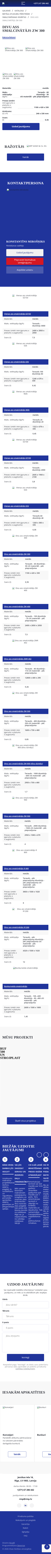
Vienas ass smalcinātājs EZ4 (16, 506)
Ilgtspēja (25, 1532)
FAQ (25, 1536)
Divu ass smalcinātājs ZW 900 (17, 816)
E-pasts (5, 1322)
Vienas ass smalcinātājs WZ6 (16, 410)
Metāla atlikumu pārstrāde (16, 14)
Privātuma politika (25, 1516)
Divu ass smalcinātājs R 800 (16, 868)
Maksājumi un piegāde (26, 1520)
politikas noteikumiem (25, 1369)
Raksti (25, 1528)
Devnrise (21, 1545)
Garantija (25, 1524)
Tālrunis (5, 1311)
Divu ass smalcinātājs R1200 (16, 927)
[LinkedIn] (25, 1505)
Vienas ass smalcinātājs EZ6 (16, 362)
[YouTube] (19, 1505)
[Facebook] (32, 1505)
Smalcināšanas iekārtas (14, 17)
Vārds (4, 1299)
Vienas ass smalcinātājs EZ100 (17, 458)
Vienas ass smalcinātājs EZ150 (17, 314)
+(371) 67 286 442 (41, 3)
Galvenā (6, 10)
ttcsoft (12, 1543)
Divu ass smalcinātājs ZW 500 (17, 711)
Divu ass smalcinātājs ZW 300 (17, 554)
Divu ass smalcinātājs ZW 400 (17, 606)
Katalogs (19, 10)
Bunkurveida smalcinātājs (15, 986)
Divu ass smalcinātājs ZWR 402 (17, 659)
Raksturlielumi (9, 37)
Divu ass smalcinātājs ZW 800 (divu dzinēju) (23, 763)
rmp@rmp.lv (25, 1499)
